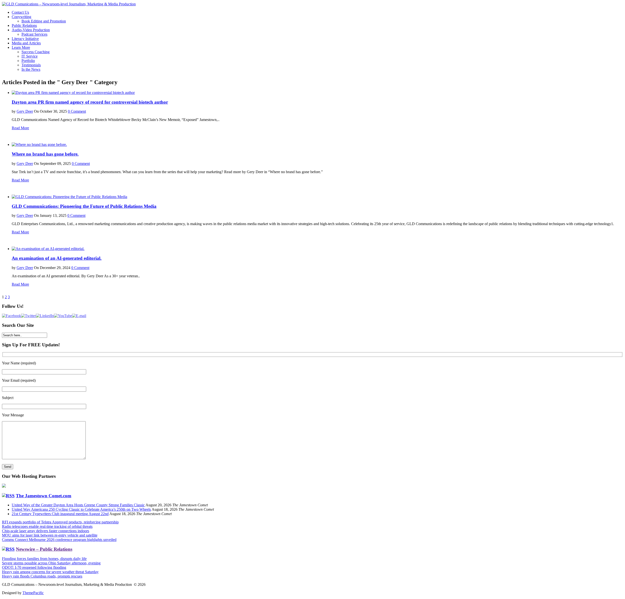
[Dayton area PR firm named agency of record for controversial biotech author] (73, 92)
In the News (30, 69)
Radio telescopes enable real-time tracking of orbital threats (47, 526)
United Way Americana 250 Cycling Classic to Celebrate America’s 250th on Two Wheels (81, 509)
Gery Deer (25, 111)
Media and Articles (26, 43)
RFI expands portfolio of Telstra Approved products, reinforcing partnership (60, 522)
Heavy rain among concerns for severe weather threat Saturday (50, 572)
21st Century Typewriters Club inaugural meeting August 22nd (60, 514)
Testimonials (31, 65)
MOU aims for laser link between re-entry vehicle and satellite (49, 535)
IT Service (29, 56)
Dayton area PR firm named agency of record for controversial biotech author (90, 102)
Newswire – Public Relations (44, 549)
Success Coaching (35, 52)
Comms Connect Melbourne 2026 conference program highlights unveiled (59, 540)
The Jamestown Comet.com (43, 495)
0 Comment (77, 111)
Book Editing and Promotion (43, 21)
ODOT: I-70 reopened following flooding (34, 567)
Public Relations (24, 25)
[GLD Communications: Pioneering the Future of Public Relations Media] (69, 197)
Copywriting (21, 17)
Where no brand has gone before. (45, 154)
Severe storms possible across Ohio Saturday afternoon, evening (51, 563)
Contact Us (20, 12)
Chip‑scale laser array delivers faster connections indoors (45, 531)
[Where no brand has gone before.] (39, 144)
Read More (20, 128)
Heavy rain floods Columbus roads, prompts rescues (42, 576)
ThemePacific (33, 593)
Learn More (21, 47)
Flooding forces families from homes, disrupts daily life (44, 559)
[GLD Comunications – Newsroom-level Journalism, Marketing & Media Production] (69, 4)
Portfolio (28, 61)
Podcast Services (34, 34)
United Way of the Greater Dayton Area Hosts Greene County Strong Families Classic (78, 505)
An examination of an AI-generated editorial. (57, 258)
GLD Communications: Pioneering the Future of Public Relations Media (84, 206)
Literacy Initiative (25, 39)
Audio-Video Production (31, 30)
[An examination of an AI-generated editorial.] (48, 249)
